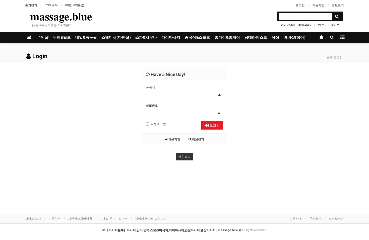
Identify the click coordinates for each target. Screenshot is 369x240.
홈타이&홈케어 (227, 37)
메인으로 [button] (184, 156)
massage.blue (61, 16)
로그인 (300, 5)
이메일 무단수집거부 (114, 218)
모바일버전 (336, 218)
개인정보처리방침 (80, 218)
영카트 (335, 25)
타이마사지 (170, 37)
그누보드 (321, 25)
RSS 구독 (51, 5)
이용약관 (54, 218)
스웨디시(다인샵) (116, 37)
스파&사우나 (146, 37)
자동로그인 (158, 124)
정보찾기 (338, 5)
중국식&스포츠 (197, 37)
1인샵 (43, 37)
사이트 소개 (33, 218)
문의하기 (315, 218)
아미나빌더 (288, 25)
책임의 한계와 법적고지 (151, 218)
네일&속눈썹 (86, 37)
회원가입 (318, 5)
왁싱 (275, 37)
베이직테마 (305, 25)
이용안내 (296, 218)
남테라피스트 (255, 37)
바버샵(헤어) (294, 37)
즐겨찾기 (31, 5)
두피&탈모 (62, 37)
